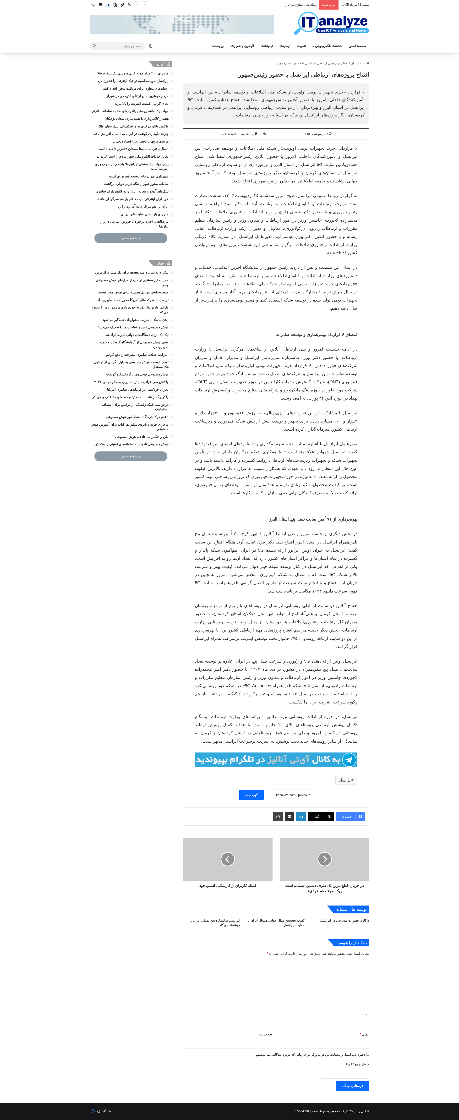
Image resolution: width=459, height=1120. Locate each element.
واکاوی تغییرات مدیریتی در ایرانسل (344, 920)
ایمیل (364, 1034)
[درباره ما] (107, 5)
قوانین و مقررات (242, 46)
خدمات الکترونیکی (328, 46)
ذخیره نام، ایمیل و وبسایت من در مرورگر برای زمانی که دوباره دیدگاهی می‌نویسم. (310, 1054)
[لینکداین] (301, 816)
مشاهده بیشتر (130, 238)
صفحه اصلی (357, 46)
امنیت (301, 46)
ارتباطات (267, 46)
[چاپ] (278, 816)
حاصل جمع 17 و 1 (357, 1064)
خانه (363, 63)
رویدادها (218, 46)
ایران (354, 63)
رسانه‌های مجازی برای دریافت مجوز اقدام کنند (286, 4)
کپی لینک (251, 795)
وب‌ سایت (265, 1034)
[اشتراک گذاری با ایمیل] (289, 816)
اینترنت (284, 46)
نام (366, 1014)
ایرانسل (345, 780)
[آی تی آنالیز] (331, 23)
